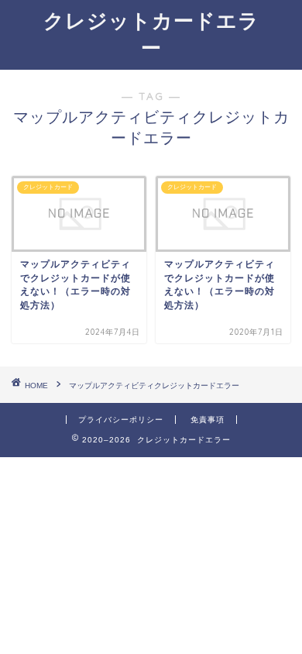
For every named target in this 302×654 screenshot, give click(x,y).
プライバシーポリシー (120, 419)
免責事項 (207, 419)
